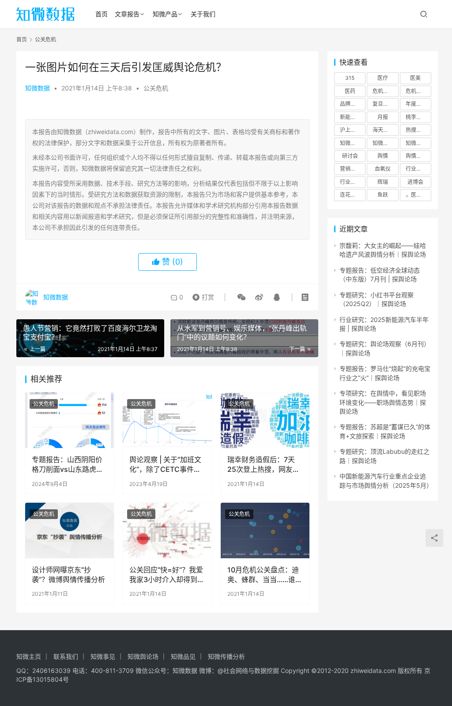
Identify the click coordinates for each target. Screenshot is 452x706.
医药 (350, 91)
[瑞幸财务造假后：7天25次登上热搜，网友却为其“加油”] (265, 420)
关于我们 (203, 14)
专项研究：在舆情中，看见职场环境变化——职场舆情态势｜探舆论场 (382, 402)
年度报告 (416, 104)
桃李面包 (416, 117)
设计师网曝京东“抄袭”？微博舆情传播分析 (68, 574)
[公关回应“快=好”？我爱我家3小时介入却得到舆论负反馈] (167, 530)
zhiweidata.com (373, 670)
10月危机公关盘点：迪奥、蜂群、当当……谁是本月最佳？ (264, 575)
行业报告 (416, 168)
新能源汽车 (352, 117)
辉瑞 (382, 182)
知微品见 (183, 656)
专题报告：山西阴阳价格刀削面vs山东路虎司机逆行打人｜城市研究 (67, 464)
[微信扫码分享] (241, 297)
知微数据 (37, 88)
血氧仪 (383, 168)
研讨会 (350, 156)
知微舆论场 (143, 656)
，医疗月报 (418, 194)
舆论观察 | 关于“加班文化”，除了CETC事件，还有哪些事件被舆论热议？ (165, 464)
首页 (101, 14)
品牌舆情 (350, 104)
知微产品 (165, 14)
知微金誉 (416, 143)
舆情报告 (416, 156)
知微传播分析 (226, 656)
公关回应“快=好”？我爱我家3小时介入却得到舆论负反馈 (166, 575)
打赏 (201, 295)
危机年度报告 (418, 91)
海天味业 (383, 130)
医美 (415, 78)
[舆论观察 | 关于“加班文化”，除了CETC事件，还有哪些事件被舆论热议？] (167, 420)
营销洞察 (350, 168)
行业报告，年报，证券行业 (352, 182)
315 (349, 78)
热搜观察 (416, 130)
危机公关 (383, 91)
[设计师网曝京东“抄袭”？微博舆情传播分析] (69, 530)
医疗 (382, 78)
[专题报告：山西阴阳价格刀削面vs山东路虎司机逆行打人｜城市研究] (69, 420)
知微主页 (28, 656)
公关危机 (155, 88)
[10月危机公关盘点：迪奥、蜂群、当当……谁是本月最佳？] (265, 530)
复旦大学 (383, 104)
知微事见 (102, 656)
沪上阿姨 (350, 130)
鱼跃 (382, 194)
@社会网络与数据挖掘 (248, 670)
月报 (382, 117)
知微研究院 (385, 143)
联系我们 (65, 656)
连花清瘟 (350, 194)
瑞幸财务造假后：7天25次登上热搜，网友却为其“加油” (263, 464)
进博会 (415, 182)
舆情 (382, 156)
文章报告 (127, 14)
